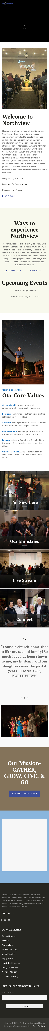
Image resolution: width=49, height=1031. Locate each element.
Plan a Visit (8, 196)
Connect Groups (8, 936)
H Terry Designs (38, 1026)
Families (5, 940)
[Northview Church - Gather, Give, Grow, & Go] (8, 3)
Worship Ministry (9, 949)
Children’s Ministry (10, 976)
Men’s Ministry (8, 954)
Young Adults (7, 945)
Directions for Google (11, 184)
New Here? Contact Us (23, 793)
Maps (24, 184)
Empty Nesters (8, 958)
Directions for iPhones (12, 190)
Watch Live (36, 270)
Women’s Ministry (9, 972)
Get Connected (11, 270)
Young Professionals (10, 967)
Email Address (9, 992)
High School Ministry (11, 963)
